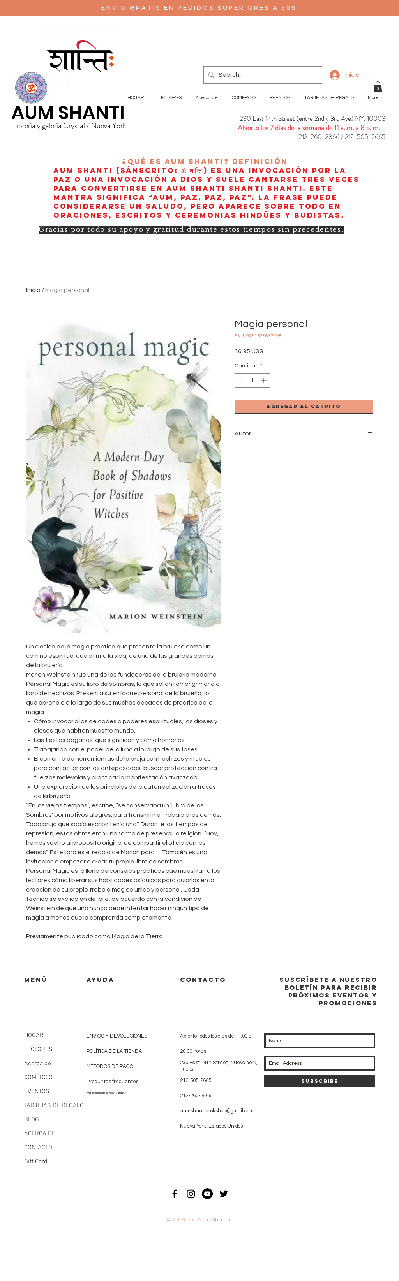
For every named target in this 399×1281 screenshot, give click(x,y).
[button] (377, 86)
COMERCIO (38, 1078)
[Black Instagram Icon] (190, 1193)
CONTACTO (38, 1148)
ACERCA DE (39, 1134)
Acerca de (37, 1064)
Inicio (33, 290)
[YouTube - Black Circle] (207, 1193)
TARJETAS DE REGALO (54, 1106)
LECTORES (38, 1050)
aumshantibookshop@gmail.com (217, 1111)
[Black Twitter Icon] (223, 1193)
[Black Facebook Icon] (174, 1193)
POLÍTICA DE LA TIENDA (114, 1051)
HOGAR (34, 1036)
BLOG (31, 1120)
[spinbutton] (252, 380)
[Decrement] (240, 380)
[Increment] (264, 380)
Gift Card (36, 1162)
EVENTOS (36, 1092)
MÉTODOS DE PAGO (110, 1066)
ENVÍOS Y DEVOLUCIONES (117, 1036)
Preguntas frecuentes (112, 1081)
